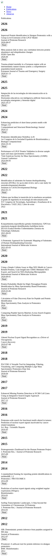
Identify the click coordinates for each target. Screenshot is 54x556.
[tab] (29, 7)
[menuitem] (8, 7)
